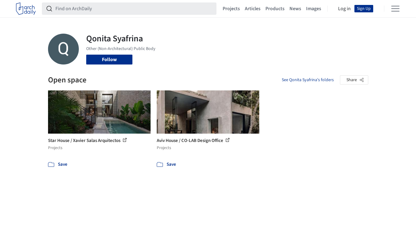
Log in (344, 8)
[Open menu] (395, 9)
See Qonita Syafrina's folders (308, 80)
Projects (231, 8)
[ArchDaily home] (26, 8)
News (295, 8)
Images (313, 8)
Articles (253, 8)
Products (275, 8)
